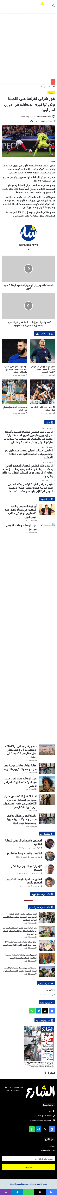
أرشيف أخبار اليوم (46, 994)
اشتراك (28, 1167)
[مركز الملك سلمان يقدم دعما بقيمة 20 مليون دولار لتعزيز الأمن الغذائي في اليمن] (47, 945)
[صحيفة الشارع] (40, 6)
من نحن (52, 1145)
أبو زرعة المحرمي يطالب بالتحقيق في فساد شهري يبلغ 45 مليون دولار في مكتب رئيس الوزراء (21, 511)
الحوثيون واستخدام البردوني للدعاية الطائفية (23, 842)
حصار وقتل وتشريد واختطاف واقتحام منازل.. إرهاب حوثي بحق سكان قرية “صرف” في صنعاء (21, 751)
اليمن (50, 1111)
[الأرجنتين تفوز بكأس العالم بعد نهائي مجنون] (42, 391)
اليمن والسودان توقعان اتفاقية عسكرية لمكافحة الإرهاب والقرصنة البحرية (21, 956)
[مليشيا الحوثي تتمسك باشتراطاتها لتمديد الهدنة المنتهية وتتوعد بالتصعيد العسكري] (47, 971)
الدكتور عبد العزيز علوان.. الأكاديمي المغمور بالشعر (24, 880)
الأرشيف (49, 989)
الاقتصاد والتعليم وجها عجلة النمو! (24, 853)
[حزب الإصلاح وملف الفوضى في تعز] (47, 632)
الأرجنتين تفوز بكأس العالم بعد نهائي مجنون (43, 408)
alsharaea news (45, 116)
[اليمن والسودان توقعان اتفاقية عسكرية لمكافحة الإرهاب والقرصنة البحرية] (47, 958)
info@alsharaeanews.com (41, 1120)
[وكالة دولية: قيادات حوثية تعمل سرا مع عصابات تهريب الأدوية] (47, 768)
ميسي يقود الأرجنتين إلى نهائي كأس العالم (15, 408)
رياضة (43, 86)
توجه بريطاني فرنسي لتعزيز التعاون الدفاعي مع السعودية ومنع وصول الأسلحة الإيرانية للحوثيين (20, 916)
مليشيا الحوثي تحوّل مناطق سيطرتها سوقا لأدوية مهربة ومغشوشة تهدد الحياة (22, 819)
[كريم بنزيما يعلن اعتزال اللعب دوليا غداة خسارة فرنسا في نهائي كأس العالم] (14, 351)
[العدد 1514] (28, 1047)
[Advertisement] (28, 48)
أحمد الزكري (36, 885)
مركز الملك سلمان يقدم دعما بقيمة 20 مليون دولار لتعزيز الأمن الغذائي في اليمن (20, 943)
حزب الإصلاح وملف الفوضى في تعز (21, 526)
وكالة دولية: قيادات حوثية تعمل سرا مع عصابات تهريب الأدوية (20, 767)
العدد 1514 (49, 1072)
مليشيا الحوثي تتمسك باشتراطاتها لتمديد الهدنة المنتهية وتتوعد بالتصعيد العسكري (20, 969)
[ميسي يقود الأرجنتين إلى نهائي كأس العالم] (14, 391)
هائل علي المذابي (35, 856)
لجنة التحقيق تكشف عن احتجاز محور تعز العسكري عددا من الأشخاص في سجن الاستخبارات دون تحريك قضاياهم (20, 801)
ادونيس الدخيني (35, 873)
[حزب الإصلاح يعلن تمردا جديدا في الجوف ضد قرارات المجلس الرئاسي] (47, 784)
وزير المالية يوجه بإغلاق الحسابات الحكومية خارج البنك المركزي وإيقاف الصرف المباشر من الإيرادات (19, 930)
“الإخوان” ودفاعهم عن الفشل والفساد (26, 867)
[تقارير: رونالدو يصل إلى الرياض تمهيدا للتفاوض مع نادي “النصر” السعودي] (42, 351)
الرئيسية (50, 86)
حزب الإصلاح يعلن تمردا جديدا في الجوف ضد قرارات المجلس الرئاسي (20, 782)
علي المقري (36, 847)
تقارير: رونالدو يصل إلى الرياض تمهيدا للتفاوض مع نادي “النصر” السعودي (43, 368)
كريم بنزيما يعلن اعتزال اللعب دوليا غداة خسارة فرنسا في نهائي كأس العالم (16, 368)
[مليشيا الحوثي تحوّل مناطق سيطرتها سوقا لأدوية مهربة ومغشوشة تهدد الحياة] (47, 818)
